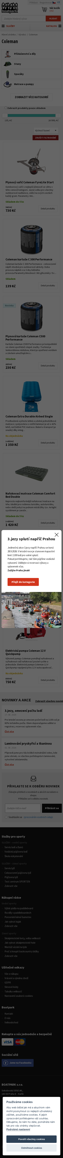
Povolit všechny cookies (31, 1139)
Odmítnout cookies (31, 1148)
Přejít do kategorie (23, 582)
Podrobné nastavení (18, 1129)
